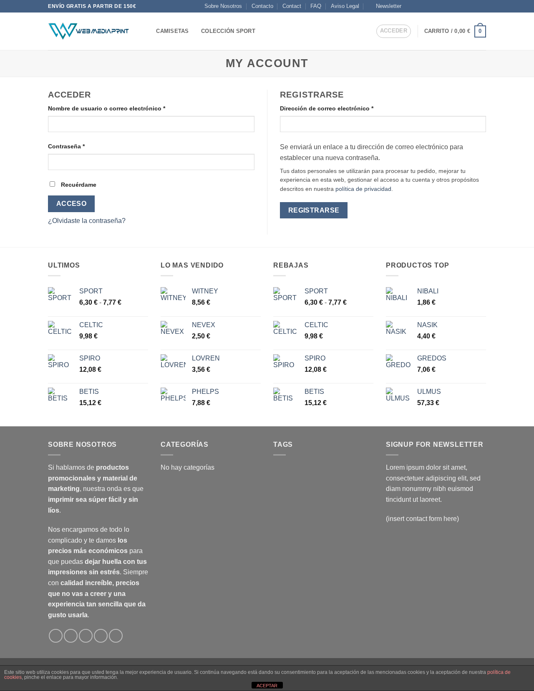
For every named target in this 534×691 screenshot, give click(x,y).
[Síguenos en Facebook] (410, 6)
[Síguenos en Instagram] (418, 6)
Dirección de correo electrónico (342, 108)
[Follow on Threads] (450, 6)
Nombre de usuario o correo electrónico (122, 108)
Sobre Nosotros (223, 6)
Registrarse (314, 210)
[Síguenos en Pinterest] (473, 6)
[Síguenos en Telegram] (481, 6)
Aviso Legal (345, 6)
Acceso (71, 203)
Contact (291, 6)
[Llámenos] (466, 6)
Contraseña (82, 146)
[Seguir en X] (433, 6)
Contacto (262, 6)
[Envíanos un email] (458, 6)
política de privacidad (363, 189)
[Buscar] (147, 31)
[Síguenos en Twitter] (441, 6)
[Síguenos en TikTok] (425, 6)
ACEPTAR (267, 685)
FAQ (315, 6)
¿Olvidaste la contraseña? (87, 220)
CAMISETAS (172, 31)
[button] (384, 6)
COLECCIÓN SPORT (228, 31)
